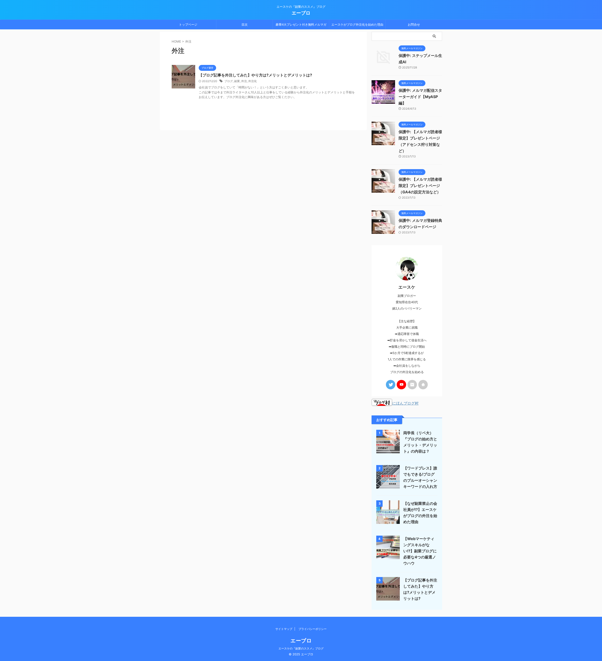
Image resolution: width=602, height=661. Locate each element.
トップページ (188, 24)
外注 (244, 81)
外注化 (252, 81)
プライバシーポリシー (312, 629)
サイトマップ (283, 629)
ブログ (228, 81)
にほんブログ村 (405, 403)
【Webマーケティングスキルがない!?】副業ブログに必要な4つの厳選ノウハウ (420, 550)
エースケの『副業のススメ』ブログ (301, 648)
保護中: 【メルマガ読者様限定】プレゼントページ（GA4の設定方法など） (420, 185)
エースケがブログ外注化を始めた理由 (357, 24)
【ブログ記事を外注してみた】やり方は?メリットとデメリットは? (255, 75)
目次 (245, 24)
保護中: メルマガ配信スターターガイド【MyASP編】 (420, 96)
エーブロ (301, 13)
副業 (237, 81)
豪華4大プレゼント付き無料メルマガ (301, 24)
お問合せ (414, 24)
